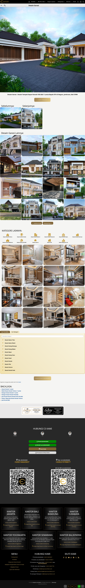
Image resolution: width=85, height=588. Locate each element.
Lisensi (19, 382)
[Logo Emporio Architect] (4, 2)
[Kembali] (2, 5)
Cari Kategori (14, 332)
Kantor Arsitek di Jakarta (11, 522)
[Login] (78, 2)
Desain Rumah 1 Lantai (7, 389)
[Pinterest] (74, 557)
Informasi (68, 1)
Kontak (74, 1)
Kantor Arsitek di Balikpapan (70, 542)
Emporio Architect (37, 582)
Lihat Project (42, 99)
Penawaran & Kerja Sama (43, 452)
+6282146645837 (21, 462)
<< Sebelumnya (36, 223)
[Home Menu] (29, 2)
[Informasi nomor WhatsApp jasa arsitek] (79, 586)
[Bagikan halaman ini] (75, 586)
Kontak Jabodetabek (43, 441)
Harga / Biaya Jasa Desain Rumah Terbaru (12, 398)
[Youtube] (69, 557)
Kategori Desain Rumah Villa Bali (10, 394)
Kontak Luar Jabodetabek (43, 445)
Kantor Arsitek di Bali (32, 521)
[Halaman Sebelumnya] (65, 586)
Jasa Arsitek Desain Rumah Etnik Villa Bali (12, 396)
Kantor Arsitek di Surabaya (74, 522)
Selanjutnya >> (47, 223)
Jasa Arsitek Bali (6, 400)
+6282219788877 (63, 462)
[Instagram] (66, 557)
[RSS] (78, 557)
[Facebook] (64, 557)
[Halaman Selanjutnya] (82, 586)
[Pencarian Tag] (5, 5)
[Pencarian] (83, 2)
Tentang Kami (61, 1)
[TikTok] (71, 557)
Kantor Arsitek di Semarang (42, 543)
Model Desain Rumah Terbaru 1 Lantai (11, 391)
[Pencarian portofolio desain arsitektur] (68, 586)
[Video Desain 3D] (72, 586)
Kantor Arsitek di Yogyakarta (14, 543)
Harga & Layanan (51, 1)
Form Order (42, 449)
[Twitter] (76, 558)
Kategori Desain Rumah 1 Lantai (10, 392)
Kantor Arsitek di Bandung (53, 522)
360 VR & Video (41, 1)
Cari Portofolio (5, 332)
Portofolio (33, 1)
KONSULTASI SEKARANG (42, 378)
